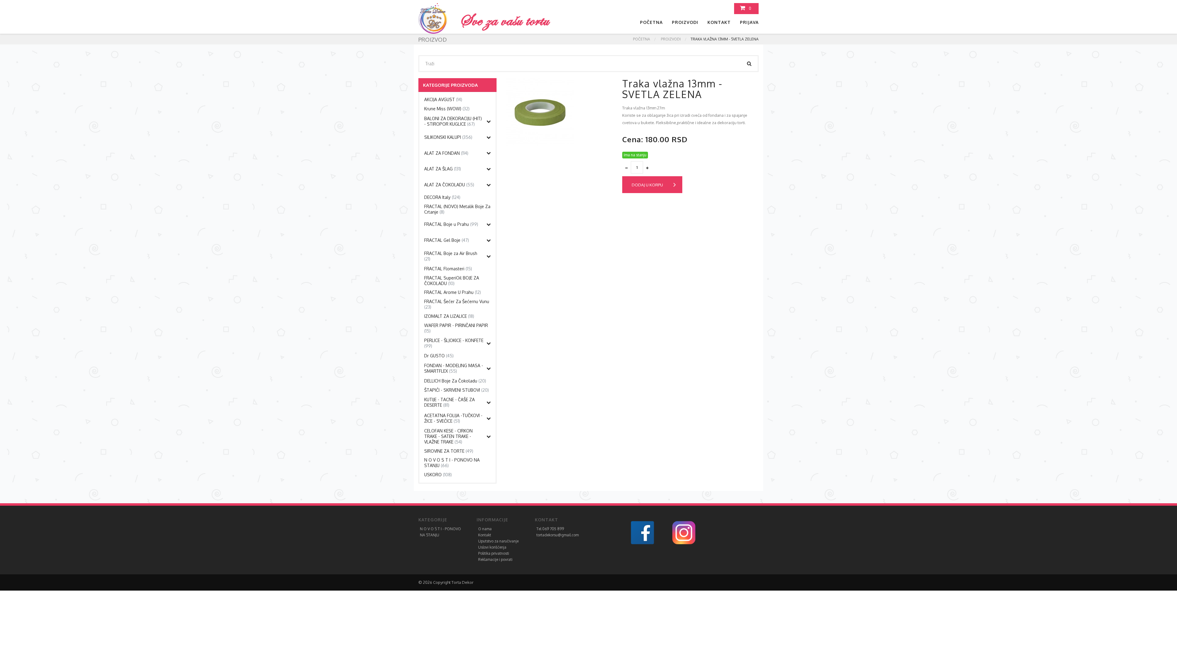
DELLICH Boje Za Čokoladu (455, 380)
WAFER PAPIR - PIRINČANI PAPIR (456, 328)
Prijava (749, 22)
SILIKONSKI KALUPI (448, 137)
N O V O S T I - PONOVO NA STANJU (452, 462)
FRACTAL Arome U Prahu (452, 292)
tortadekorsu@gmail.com (557, 535)
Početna (651, 22)
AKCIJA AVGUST (443, 99)
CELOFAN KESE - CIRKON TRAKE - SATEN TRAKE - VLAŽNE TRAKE (448, 436)
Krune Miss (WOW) (447, 108)
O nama (485, 529)
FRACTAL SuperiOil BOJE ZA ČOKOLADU (451, 280)
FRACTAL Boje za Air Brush (450, 256)
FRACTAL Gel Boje (446, 240)
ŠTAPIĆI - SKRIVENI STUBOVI (456, 390)
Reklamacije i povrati (495, 559)
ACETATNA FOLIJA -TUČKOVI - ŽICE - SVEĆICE (453, 418)
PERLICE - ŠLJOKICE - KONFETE (453, 343)
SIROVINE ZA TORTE (448, 451)
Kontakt (719, 22)
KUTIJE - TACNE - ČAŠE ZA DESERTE (449, 402)
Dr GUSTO (439, 355)
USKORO (438, 474)
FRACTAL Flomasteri (448, 268)
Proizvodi (685, 22)
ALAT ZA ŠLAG (442, 168)
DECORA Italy (442, 197)
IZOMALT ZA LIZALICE (449, 316)
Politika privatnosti (493, 553)
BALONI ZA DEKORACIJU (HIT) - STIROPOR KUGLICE (453, 121)
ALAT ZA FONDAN (446, 153)
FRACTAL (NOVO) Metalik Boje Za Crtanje (457, 209)
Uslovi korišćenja (492, 547)
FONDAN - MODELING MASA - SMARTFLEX (453, 368)
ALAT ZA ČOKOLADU (449, 184)
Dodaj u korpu (647, 184)
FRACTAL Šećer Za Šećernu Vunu (456, 304)
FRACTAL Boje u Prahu (451, 224)
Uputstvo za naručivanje (498, 541)
